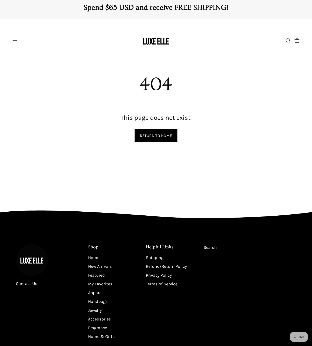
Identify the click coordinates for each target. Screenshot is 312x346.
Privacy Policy (159, 275)
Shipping (154, 257)
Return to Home (156, 135)
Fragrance (97, 327)
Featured (96, 275)
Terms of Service (161, 283)
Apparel (95, 292)
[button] (288, 40)
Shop (93, 247)
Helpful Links (159, 247)
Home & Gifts (101, 336)
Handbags (98, 301)
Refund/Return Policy (166, 266)
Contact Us (26, 283)
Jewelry (95, 310)
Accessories (99, 318)
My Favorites (100, 283)
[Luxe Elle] (156, 41)
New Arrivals (100, 266)
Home (93, 257)
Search (210, 247)
